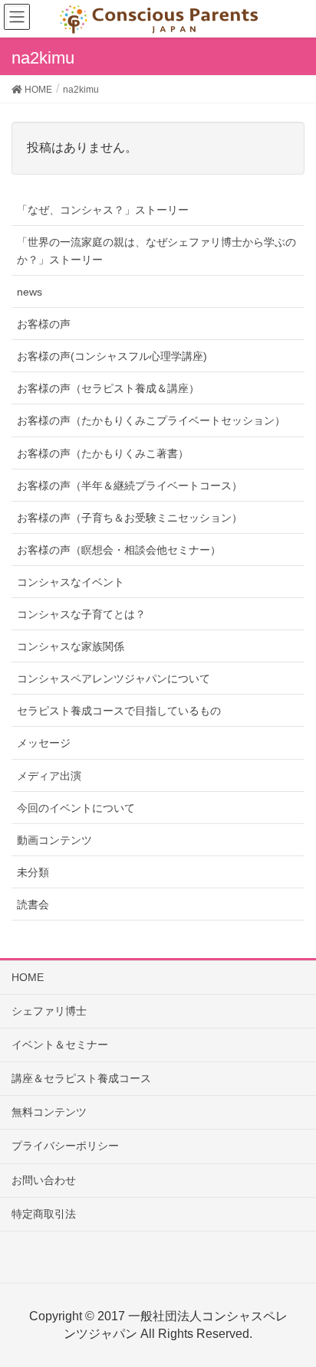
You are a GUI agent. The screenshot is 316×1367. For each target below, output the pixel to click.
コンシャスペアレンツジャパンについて (113, 678)
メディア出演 (49, 776)
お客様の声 (44, 324)
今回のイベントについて (76, 808)
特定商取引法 (44, 1214)
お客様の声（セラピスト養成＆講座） (108, 388)
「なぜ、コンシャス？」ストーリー (103, 210)
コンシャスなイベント (70, 582)
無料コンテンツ (49, 1112)
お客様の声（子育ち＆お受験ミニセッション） (129, 518)
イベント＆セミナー (60, 1044)
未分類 (33, 872)
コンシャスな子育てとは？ (81, 614)
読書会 (33, 904)
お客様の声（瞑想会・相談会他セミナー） (119, 550)
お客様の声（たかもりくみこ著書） (103, 453)
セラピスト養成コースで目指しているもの (119, 711)
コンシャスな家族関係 (70, 646)
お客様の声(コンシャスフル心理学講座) (112, 356)
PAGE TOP (291, 1312)
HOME (28, 977)
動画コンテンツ (54, 840)
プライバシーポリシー (65, 1146)
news (29, 292)
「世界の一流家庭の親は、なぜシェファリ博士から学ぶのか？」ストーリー (156, 251)
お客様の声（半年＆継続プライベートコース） (129, 485)
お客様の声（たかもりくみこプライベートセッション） (151, 420)
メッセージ (44, 743)
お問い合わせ (44, 1180)
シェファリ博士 (49, 1011)
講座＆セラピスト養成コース (81, 1078)
